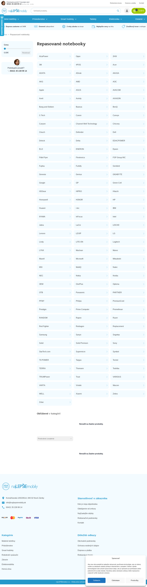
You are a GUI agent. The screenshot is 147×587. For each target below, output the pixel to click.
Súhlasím (96, 580)
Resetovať (26, 53)
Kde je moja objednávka (87, 504)
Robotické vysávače (10, 555)
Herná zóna (6, 569)
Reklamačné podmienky (87, 518)
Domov (4, 35)
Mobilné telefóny (8, 541)
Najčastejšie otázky (85, 513)
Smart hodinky (7, 550)
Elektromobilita (8, 564)
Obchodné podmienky (87, 541)
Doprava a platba (130, 3)
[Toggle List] (71, 438)
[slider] (5, 49)
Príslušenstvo (7, 546)
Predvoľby (135, 580)
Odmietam (116, 580)
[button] (127, 11)
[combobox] (53, 438)
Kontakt (141, 3)
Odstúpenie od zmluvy (87, 509)
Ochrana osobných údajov (88, 546)
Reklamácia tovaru (116, 3)
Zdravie (5, 560)
